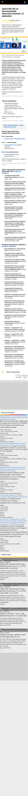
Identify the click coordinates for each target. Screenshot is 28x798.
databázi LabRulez (9, 246)
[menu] (24, 2)
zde (20, 72)
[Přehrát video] (14, 45)
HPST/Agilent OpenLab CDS (10, 22)
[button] (16, 376)
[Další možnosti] (1, 581)
